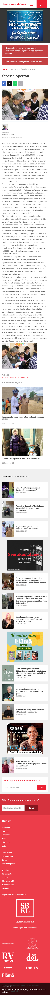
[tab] (7, 476)
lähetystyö (14, 377)
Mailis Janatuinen (8, 134)
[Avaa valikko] (31, 4)
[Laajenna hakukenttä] (42, 4)
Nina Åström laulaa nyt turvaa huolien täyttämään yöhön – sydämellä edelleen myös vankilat (24, 51)
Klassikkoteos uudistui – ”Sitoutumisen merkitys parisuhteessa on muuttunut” (31, 763)
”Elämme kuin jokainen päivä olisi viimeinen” (21, 459)
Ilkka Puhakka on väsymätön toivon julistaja (23, 61)
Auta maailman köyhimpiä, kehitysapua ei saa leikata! (24, 990)
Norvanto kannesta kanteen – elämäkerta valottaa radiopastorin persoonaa (29, 691)
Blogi (5, 69)
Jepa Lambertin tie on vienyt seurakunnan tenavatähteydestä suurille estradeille (29, 619)
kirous (5, 377)
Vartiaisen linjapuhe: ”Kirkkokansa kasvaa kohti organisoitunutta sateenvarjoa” (30, 508)
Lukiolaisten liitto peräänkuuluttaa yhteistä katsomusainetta (30, 711)
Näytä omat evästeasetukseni (14, 894)
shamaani (24, 377)
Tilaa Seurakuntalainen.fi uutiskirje (22, 780)
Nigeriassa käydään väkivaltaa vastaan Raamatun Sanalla (23, 418)
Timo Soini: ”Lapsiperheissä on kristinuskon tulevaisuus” (28, 489)
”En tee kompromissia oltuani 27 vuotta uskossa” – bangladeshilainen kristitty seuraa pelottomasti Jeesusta (31, 580)
